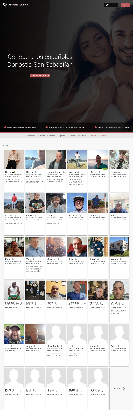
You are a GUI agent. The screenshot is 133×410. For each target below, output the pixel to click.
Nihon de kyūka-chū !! (53, 223)
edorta (29, 215)
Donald (93, 215)
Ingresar (125, 5)
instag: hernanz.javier (54, 172)
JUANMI (51, 259)
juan (49, 215)
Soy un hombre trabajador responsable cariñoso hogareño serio (118, 311)
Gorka (114, 302)
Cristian (9, 215)
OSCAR (93, 172)
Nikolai (72, 172)
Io (69, 346)
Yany (28, 259)
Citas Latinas (30, 136)
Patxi (7, 259)
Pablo (114, 172)
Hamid (93, 389)
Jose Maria (53, 346)
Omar (113, 346)
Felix (113, 215)
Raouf (93, 259)
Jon (7, 346)
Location (72, 136)
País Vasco (82, 136)
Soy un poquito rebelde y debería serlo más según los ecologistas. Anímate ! (34, 181)
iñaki (71, 259)
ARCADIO (73, 215)
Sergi (8, 172)
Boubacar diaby (12, 302)
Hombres (42, 136)
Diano (8, 389)
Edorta (29, 302)
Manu (92, 346)
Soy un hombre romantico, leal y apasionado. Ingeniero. (13, 180)
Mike (28, 389)
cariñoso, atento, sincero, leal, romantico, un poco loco (55, 354)
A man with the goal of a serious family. (75, 354)
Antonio (94, 302)
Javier (71, 389)
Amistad (52, 136)
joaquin (114, 259)
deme (50, 302)
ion (49, 389)
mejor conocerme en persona (13, 223)
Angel (29, 346)
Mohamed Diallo (75, 302)
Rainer (29, 172)
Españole (62, 136)
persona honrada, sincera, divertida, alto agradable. (55, 180)
